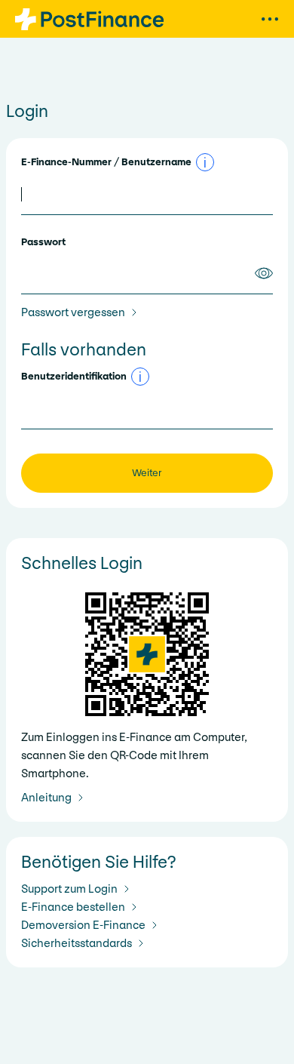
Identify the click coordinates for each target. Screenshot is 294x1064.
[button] (205, 162)
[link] (82, 312)
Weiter (147, 472)
